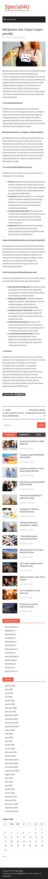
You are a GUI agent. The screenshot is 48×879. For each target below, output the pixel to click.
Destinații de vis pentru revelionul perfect (29, 605)
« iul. (4, 856)
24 (5, 845)
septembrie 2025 (12, 726)
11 (12, 837)
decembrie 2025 (11, 715)
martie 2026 (10, 704)
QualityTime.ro (11, 671)
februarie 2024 (11, 796)
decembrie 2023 (11, 804)
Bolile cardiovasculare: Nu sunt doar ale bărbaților (13, 413)
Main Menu (11, 19)
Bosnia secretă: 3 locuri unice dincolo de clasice (31, 551)
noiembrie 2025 (11, 719)
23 (42, 841)
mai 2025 (8, 741)
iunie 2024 (9, 781)
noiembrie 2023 (11, 807)
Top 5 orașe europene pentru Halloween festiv (31, 564)
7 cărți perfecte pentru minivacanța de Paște (29, 537)
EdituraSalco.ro (11, 649)
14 (30, 837)
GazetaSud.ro (10, 634)
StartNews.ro (10, 664)
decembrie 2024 (11, 759)
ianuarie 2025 (10, 756)
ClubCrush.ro (10, 652)
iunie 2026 (9, 693)
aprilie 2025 (10, 745)
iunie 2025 (9, 737)
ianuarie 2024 (10, 800)
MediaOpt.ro (10, 630)
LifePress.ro (10, 667)
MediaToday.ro (11, 660)
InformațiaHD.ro (12, 656)
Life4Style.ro (10, 638)
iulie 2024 (9, 778)
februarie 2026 (11, 708)
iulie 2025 (9, 733)
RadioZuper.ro (11, 641)
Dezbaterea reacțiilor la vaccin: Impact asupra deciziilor (32, 469)
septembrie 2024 (12, 770)
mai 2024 (8, 785)
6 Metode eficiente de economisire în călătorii (29, 524)
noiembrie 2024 (11, 763)
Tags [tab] (38, 434)
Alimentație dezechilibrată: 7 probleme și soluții (31, 496)
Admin (23, 37)
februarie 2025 (11, 752)
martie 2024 (10, 793)
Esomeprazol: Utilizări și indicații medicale (29, 510)
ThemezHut (6, 876)
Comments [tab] (24, 434)
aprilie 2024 (10, 789)
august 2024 (10, 774)
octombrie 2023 (11, 811)
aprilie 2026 (10, 700)
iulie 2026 (9, 689)
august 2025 (10, 730)
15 (36, 837)
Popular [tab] (9, 434)
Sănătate (20, 394)
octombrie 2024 (11, 767)
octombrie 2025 (11, 722)
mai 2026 (8, 696)
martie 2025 (10, 748)
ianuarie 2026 (10, 711)
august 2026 (10, 685)
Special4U (17, 6)
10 (5, 837)
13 (24, 837)
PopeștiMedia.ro (12, 627)
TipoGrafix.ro (10, 645)
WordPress (22, 873)
